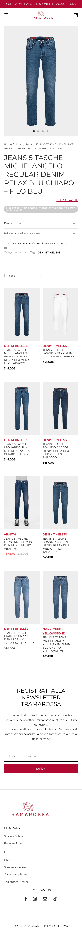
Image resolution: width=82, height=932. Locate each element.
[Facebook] (25, 899)
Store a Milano (14, 836)
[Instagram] (35, 899)
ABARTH (10, 534)
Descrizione (12, 223)
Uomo (18, 144)
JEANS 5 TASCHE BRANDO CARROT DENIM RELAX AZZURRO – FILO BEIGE (20, 638)
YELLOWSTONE (54, 633)
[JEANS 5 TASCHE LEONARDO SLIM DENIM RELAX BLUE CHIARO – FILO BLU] (22, 408)
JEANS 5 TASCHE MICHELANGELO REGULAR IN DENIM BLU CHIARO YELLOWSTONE (57, 644)
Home (8, 144)
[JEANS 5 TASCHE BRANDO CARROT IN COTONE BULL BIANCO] (60, 314)
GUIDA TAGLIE (67, 200)
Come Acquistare (16, 874)
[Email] (45, 899)
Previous (8, 81)
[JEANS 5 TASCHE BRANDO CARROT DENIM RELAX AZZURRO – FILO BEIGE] (22, 597)
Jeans (29, 144)
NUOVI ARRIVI (52, 628)
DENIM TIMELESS (48, 252)
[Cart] (75, 14)
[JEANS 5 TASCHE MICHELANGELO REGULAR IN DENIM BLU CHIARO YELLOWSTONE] (60, 597)
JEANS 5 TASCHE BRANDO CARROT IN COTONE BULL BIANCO (59, 353)
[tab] (41, 223)
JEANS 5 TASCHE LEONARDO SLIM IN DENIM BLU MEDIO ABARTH (18, 543)
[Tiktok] (55, 899)
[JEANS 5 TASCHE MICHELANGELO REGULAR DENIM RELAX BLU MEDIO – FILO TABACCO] (22, 314)
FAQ (7, 860)
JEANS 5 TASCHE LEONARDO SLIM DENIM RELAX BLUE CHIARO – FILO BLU (18, 449)
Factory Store (13, 843)
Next (74, 81)
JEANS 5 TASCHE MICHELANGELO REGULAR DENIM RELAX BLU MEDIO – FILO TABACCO (18, 356)
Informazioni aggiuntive (22, 233)
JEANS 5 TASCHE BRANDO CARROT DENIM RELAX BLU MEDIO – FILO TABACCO (56, 450)
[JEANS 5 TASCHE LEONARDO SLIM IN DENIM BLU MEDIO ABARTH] (22, 502)
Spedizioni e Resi (15, 867)
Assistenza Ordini (16, 882)
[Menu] (6, 14)
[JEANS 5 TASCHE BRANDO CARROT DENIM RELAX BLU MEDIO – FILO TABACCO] (60, 408)
